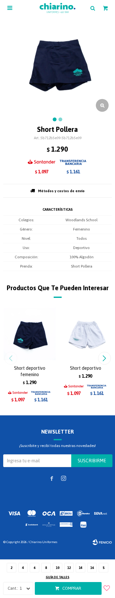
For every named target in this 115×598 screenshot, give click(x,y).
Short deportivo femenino (29, 371)
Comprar (71, 588)
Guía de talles (57, 577)
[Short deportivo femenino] (29, 333)
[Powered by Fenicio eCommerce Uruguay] (102, 542)
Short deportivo (85, 368)
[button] (104, 358)
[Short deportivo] (85, 333)
